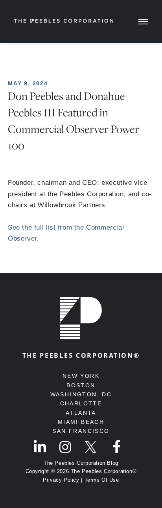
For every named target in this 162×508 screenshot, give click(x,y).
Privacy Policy (61, 480)
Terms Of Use (102, 480)
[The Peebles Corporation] (63, 19)
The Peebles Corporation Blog (81, 463)
